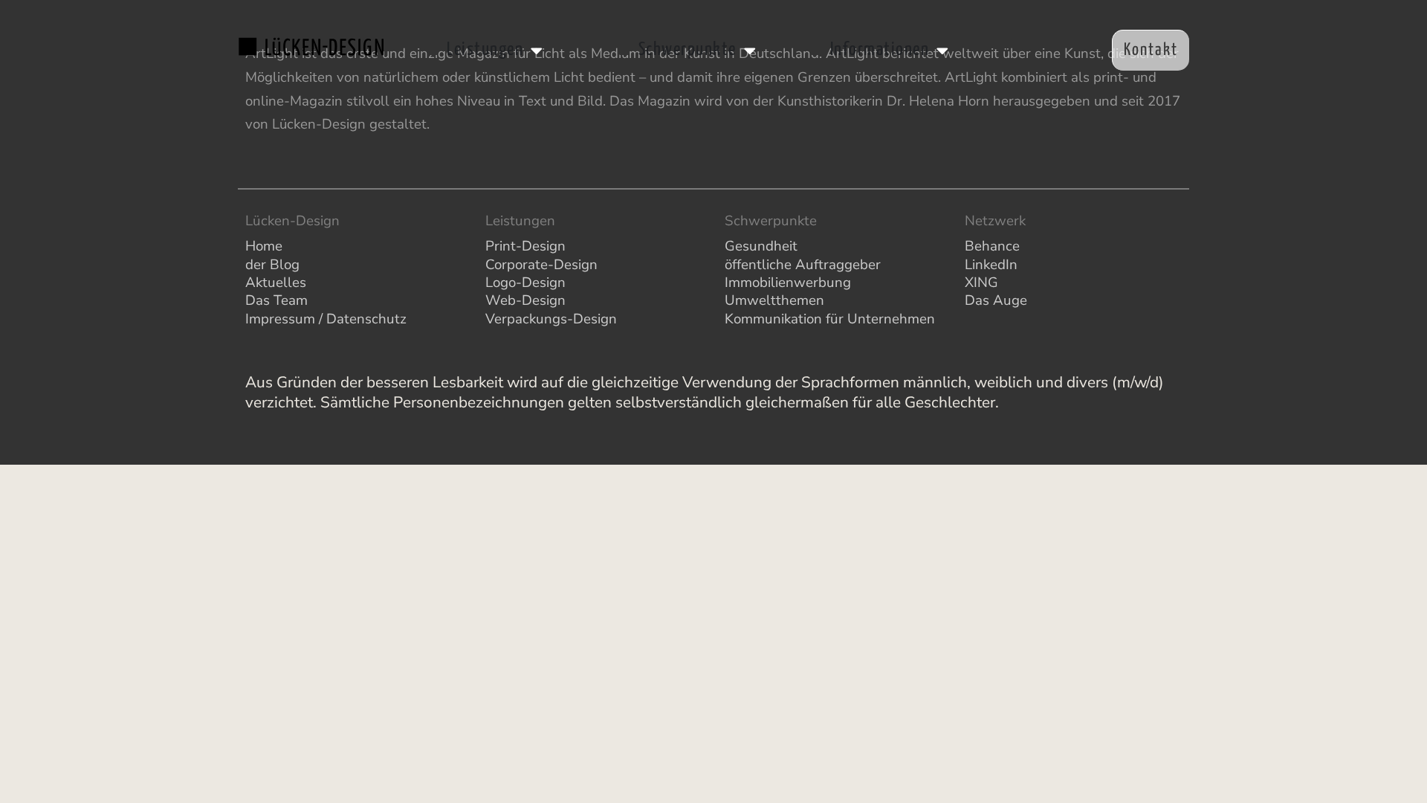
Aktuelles (275, 282)
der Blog (272, 264)
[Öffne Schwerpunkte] (750, 50)
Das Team (276, 300)
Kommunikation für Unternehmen (830, 319)
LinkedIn (991, 264)
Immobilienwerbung (788, 282)
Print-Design (525, 246)
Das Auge (996, 300)
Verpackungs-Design (551, 319)
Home (263, 246)
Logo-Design (525, 282)
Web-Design (525, 300)
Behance (992, 246)
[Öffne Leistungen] (536, 50)
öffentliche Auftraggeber (803, 264)
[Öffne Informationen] (942, 50)
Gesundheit (761, 246)
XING (981, 282)
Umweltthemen (774, 300)
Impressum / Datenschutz (326, 319)
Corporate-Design (541, 264)
